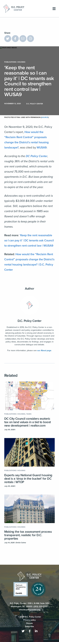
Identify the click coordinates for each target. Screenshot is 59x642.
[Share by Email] (22, 38)
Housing (21, 62)
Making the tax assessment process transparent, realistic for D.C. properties (28, 535)
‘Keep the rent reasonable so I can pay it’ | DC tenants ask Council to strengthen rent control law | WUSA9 (29, 240)
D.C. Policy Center (30, 321)
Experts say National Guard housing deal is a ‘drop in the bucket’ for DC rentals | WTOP (28, 478)
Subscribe (29, 626)
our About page (44, 350)
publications (10, 62)
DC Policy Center (36, 156)
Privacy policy (29, 620)
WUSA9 (42, 147)
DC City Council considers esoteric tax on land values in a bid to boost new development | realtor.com (27, 422)
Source (44, 117)
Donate (29, 623)
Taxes (28, 414)
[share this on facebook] (15, 38)
